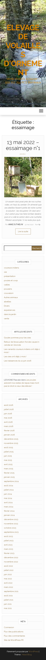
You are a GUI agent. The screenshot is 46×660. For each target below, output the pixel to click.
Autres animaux (11, 297)
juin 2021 (8, 604)
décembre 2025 (11, 439)
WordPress (33, 651)
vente (6, 318)
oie (5, 272)
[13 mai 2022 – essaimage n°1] (23, 177)
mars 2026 (8, 426)
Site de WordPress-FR (14, 640)
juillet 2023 (8, 540)
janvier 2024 (9, 515)
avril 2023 (8, 545)
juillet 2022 (8, 570)
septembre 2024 (11, 481)
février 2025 (9, 473)
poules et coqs (11, 280)
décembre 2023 (11, 519)
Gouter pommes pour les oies (17, 338)
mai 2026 (8, 418)
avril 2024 (8, 502)
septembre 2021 (11, 591)
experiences (9, 310)
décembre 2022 (11, 557)
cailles (7, 285)
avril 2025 (8, 464)
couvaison (8, 293)
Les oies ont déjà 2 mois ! (15, 356)
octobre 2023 (10, 528)
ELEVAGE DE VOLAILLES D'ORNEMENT (23, 50)
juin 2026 (8, 413)
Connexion (9, 627)
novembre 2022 (11, 562)
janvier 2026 (9, 435)
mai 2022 (8, 579)
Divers (6, 306)
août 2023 (8, 536)
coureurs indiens (11, 268)
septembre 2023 (11, 532)
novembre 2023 (11, 524)
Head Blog (27, 654)
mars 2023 (8, 549)
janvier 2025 (9, 477)
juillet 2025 (8, 452)
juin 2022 (8, 574)
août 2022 (8, 566)
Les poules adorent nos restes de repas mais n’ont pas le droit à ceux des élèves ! (21, 383)
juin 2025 (8, 456)
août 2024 (8, 485)
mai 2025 (8, 460)
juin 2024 (8, 494)
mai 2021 (8, 608)
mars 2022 (8, 587)
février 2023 (9, 553)
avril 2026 (8, 422)
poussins (8, 289)
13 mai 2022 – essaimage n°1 (23, 145)
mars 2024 (8, 507)
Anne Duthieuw (16, 224)
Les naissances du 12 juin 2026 (17, 361)
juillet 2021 (8, 600)
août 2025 (8, 447)
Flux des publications (13, 632)
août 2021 (8, 595)
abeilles (22, 154)
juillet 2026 (9, 409)
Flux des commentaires (14, 636)
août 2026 (8, 405)
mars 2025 (8, 468)
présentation (9, 276)
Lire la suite (23, 231)
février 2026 (9, 430)
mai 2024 (8, 498)
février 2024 (9, 511)
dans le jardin (10, 314)
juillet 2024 (9, 490)
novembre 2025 (11, 443)
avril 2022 (8, 583)
